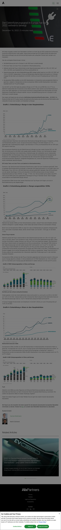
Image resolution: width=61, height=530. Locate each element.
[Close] (59, 513)
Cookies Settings (17, 526)
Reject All (30, 526)
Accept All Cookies (43, 526)
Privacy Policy (42, 522)
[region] (30, 521)
